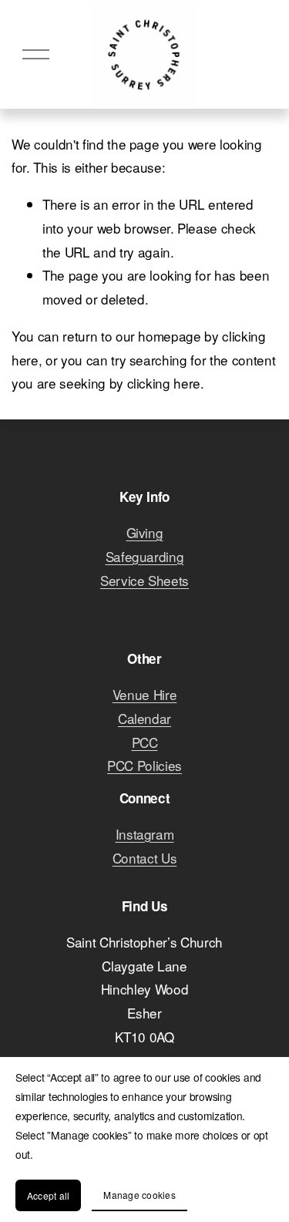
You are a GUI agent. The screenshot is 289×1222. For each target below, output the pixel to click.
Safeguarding (145, 556)
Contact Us (145, 857)
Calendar (144, 718)
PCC (145, 742)
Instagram (145, 833)
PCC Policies (144, 765)
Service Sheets (144, 580)
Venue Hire (145, 694)
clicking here (164, 382)
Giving (144, 532)
